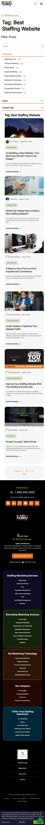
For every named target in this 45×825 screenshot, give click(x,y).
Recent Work (11, 436)
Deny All (22, 822)
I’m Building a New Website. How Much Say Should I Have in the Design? (22, 156)
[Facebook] (8, 503)
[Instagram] (31, 503)
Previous (17, 471)
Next (24, 474)
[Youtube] (25, 503)
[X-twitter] (19, 503)
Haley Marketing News (14, 378)
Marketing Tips (11, 147)
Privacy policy (6, 822)
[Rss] (37, 503)
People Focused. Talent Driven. (21, 441)
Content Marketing (13, 320)
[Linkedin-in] (13, 503)
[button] (35, 3)
